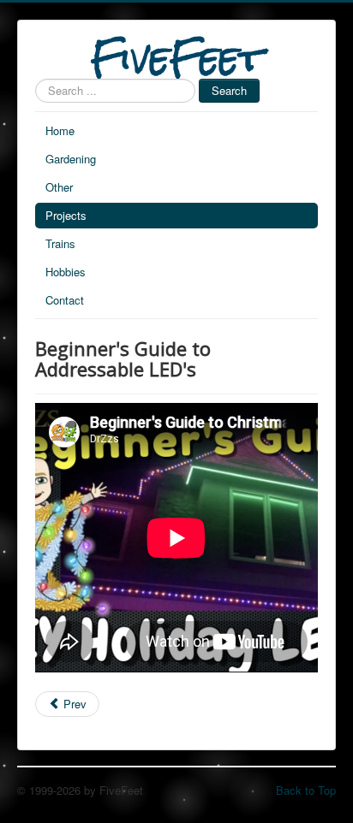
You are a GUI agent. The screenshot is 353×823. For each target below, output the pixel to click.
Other (59, 187)
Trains (60, 243)
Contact (64, 300)
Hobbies (65, 271)
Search (229, 90)
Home (60, 130)
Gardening (70, 159)
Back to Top (306, 790)
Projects (66, 215)
